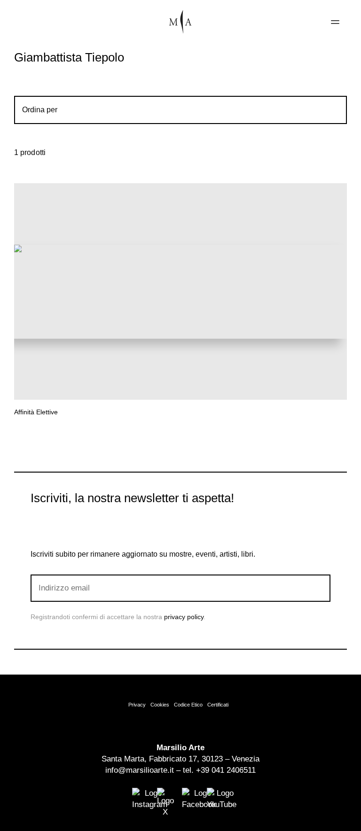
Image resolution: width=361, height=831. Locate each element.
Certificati (217, 704)
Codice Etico (188, 704)
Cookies (159, 704)
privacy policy (184, 617)
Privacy (137, 704)
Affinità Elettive (36, 412)
